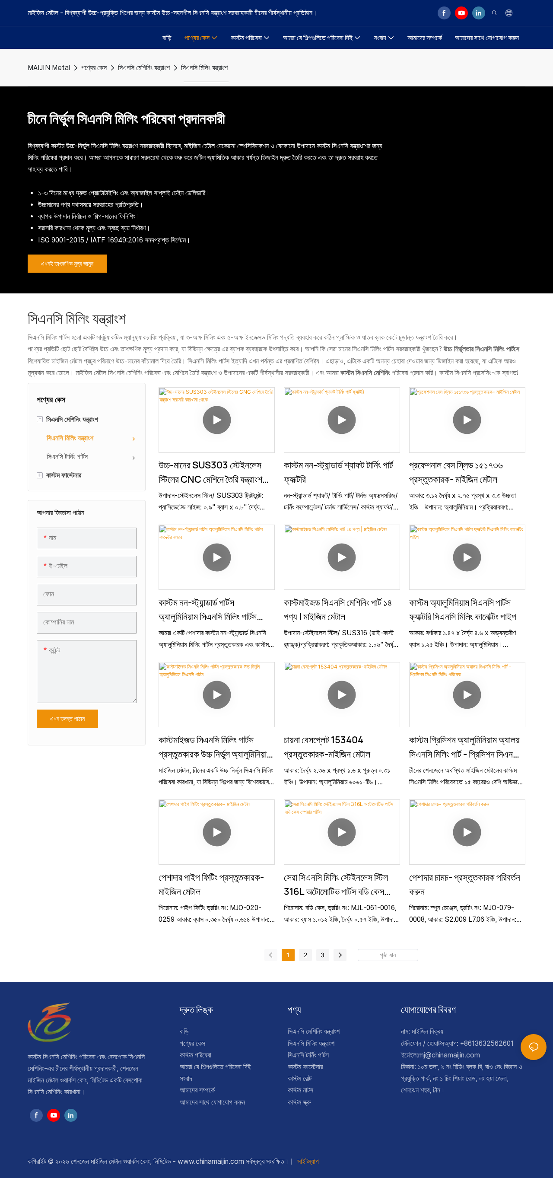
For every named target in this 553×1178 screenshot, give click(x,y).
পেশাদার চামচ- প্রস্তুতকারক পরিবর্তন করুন (464, 884)
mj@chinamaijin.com (449, 1055)
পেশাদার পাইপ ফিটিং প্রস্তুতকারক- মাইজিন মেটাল (211, 884)
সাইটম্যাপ (307, 1161)
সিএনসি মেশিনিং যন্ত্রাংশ (144, 68)
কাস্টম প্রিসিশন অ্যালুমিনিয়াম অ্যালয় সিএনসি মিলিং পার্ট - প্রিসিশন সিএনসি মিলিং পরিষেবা (464, 747)
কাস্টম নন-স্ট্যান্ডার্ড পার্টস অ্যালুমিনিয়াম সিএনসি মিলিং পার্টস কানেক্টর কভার (208, 610)
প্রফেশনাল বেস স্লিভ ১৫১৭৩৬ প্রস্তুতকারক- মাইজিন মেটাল (456, 472)
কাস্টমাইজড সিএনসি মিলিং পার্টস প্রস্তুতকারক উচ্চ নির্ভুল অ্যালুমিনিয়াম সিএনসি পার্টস (215, 747)
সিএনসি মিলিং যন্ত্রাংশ (204, 68)
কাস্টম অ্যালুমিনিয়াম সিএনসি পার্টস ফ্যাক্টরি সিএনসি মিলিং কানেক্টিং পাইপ (462, 609)
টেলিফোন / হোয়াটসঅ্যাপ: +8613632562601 (457, 1043)
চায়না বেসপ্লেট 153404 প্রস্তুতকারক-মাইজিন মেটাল (327, 747)
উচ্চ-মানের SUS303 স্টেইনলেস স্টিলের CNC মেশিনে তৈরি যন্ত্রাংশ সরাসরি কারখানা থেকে (210, 472)
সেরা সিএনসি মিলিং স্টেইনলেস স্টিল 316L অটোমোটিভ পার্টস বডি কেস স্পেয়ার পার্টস (336, 885)
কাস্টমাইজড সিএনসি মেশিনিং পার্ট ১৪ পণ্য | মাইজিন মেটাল (338, 609)
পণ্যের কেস (94, 68)
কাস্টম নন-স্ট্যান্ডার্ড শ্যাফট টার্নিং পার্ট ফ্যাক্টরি (338, 472)
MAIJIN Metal (49, 68)
